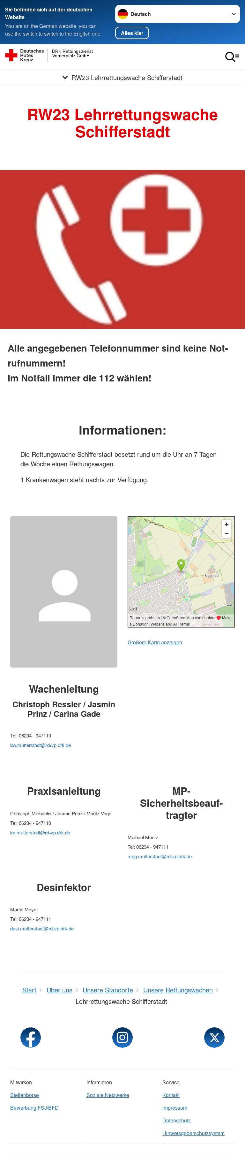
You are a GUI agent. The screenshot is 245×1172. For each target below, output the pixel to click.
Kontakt (171, 1095)
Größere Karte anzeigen (155, 642)
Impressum (174, 1107)
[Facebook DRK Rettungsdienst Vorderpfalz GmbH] (30, 1037)
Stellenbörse (24, 1095)
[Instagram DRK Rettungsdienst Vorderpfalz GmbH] (122, 1037)
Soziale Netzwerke (107, 1095)
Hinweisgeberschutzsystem (193, 1133)
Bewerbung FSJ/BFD (34, 1107)
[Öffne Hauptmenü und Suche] (232, 57)
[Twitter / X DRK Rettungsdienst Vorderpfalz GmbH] (214, 1037)
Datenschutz (176, 1120)
